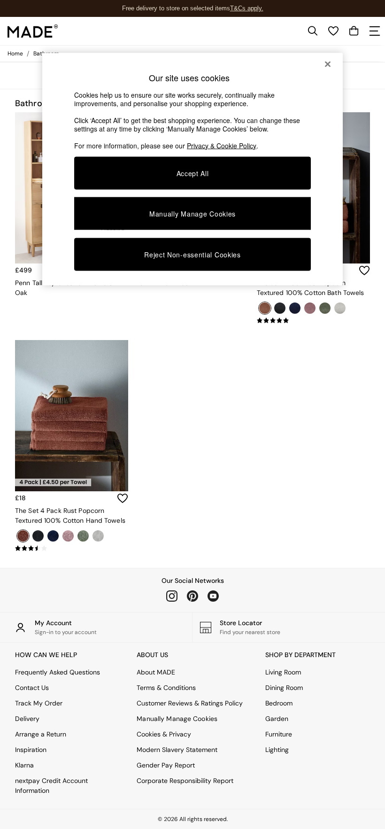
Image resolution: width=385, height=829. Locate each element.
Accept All (193, 173)
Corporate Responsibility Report (185, 780)
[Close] (327, 64)
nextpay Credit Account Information (51, 785)
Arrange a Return (40, 734)
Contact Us (32, 687)
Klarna (24, 765)
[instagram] (172, 596)
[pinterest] (192, 596)
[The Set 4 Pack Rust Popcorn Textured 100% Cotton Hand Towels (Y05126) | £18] (71, 415)
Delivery (27, 718)
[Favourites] (333, 31)
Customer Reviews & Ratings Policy (190, 703)
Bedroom (279, 703)
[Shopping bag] (354, 31)
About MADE (156, 672)
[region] (192, 169)
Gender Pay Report (166, 765)
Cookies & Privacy (164, 734)
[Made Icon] (33, 31)
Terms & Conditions (166, 687)
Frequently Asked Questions (57, 672)
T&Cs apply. (246, 8)
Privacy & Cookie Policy (221, 145)
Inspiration (30, 749)
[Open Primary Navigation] (374, 31)
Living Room (283, 672)
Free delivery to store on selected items (176, 8)
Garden (276, 718)
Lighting (277, 749)
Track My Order (38, 703)
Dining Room (284, 687)
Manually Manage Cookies (177, 718)
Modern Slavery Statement (177, 749)
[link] (312, 31)
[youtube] (213, 596)
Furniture (278, 734)
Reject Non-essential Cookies (192, 254)
